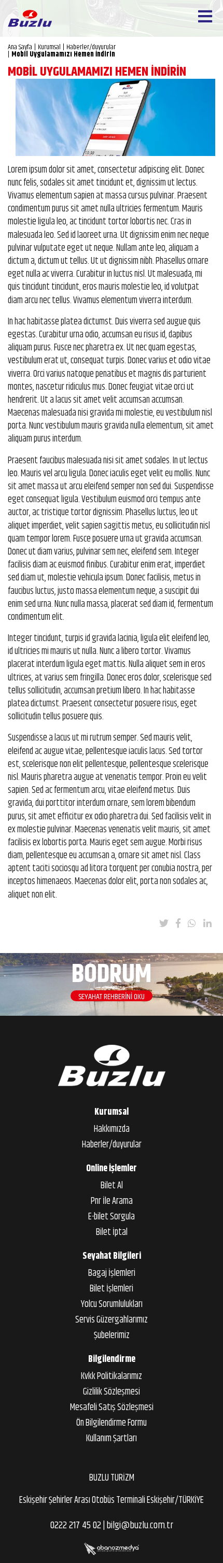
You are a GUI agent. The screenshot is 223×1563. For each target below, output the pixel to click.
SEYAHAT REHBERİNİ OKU (111, 995)
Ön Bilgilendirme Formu (111, 1423)
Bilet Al (112, 1185)
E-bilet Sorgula (111, 1217)
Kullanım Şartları (111, 1438)
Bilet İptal (112, 1232)
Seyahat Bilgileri (111, 1256)
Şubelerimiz (112, 1335)
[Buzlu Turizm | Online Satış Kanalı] (30, 18)
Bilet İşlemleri (111, 1289)
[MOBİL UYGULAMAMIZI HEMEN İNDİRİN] (115, 117)
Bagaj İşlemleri (111, 1273)
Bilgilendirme (111, 1359)
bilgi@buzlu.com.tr (139, 1525)
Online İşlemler (111, 1168)
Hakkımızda (112, 1129)
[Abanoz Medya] (111, 1549)
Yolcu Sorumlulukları (112, 1304)
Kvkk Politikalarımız (111, 1376)
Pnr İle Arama (112, 1201)
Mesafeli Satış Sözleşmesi (112, 1407)
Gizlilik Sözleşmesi (111, 1392)
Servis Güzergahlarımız (111, 1320)
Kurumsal (111, 1112)
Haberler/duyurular (112, 1145)
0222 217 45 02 (75, 1525)
